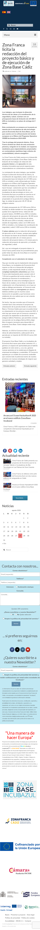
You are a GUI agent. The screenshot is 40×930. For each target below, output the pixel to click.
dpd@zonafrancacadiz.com (20, 716)
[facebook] (12, 649)
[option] (20, 409)
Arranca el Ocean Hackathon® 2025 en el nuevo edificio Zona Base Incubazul (20, 487)
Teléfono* (20, 579)
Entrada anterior (9, 366)
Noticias (14, 71)
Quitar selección (25, 614)
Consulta (20, 591)
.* (22, 619)
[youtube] (28, 649)
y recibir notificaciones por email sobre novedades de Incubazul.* (20, 677)
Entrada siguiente (30, 366)
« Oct (4, 543)
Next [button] (36, 412)
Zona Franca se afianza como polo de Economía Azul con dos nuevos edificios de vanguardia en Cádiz (20, 476)
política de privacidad (20, 619)
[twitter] (17, 649)
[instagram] (22, 649)
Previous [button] (4, 412)
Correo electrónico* (20, 570)
